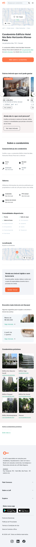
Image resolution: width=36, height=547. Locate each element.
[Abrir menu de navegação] (33, 3)
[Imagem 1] (16, 94)
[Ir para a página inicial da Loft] (4, 2)
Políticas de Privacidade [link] (9, 521)
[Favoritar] (28, 100)
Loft (3, 28)
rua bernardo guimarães (8, 375)
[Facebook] (23, 541)
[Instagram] (12, 541)
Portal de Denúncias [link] (8, 518)
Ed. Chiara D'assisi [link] (7, 430)
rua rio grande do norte (8, 396)
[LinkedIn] (18, 541)
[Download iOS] (24, 511)
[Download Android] (10, 511)
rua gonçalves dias (27, 49)
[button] (18, 254)
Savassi (29, 28)
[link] (12, 128)
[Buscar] (29, 2)
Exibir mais (5, 432)
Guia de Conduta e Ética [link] (9, 529)
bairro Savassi (8, 52)
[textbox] (19, 3)
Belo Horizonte (20, 28)
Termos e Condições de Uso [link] (10, 525)
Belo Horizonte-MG (25, 52)
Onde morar (10, 28)
